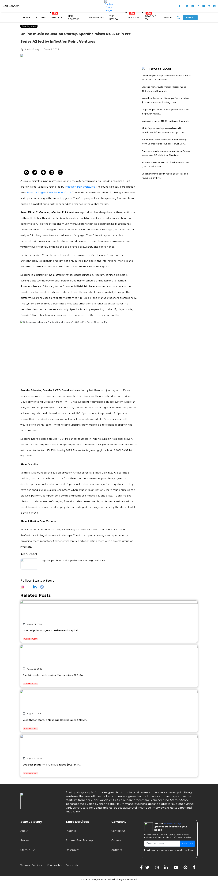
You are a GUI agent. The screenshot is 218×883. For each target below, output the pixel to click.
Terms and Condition (31, 865)
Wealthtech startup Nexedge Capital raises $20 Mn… (55, 719)
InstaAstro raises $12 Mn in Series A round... (165, 121)
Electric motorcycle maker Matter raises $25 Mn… (53, 675)
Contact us (118, 830)
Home (26, 17)
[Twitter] (26, 172)
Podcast (133, 17)
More (167, 17)
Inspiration (96, 17)
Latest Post (160, 69)
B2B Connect (10, 6)
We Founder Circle (60, 192)
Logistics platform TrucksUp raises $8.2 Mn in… (52, 764)
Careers (116, 840)
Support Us (70, 865)
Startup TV (150, 17)
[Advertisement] (78, 143)
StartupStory (31, 49)
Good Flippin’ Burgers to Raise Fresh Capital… (51, 630)
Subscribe (187, 843)
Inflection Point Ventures (80, 186)
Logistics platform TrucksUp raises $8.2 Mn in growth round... (74, 560)
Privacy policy (54, 865)
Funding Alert (29, 26)
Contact (190, 17)
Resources (72, 850)
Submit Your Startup (79, 840)
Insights (56, 17)
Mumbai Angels (36, 192)
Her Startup (73, 17)
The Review (113, 17)
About (24, 830)
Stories (41, 17)
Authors (116, 850)
